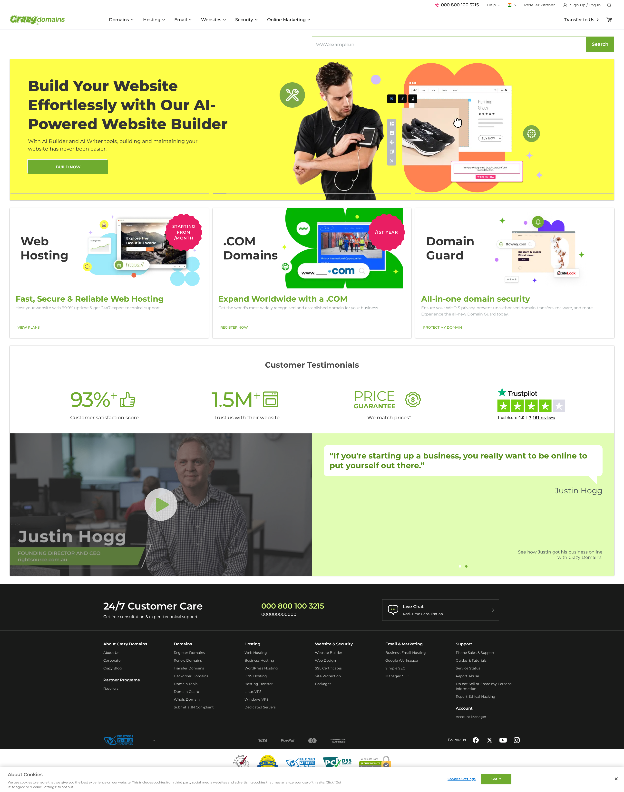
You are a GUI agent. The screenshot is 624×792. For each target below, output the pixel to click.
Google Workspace (401, 660)
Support (464, 644)
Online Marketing (286, 19)
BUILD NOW (68, 167)
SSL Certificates (328, 668)
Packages (323, 684)
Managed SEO (397, 676)
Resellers (110, 688)
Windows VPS (256, 699)
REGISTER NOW (234, 327)
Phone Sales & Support (475, 652)
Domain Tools (185, 684)
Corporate (111, 660)
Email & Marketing (404, 644)
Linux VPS (253, 691)
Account (464, 708)
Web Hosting (255, 652)
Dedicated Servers (260, 707)
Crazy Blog (112, 668)
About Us (111, 652)
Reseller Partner (539, 5)
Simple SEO (395, 668)
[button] (109, 193)
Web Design (325, 660)
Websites (211, 19)
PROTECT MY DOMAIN (442, 327)
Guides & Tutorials (471, 660)
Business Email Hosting (405, 652)
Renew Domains (188, 660)
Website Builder (328, 652)
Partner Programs (121, 680)
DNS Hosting (255, 676)
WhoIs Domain (187, 699)
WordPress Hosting (261, 668)
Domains (119, 19)
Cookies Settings (462, 779)
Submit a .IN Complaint (194, 707)
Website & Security (334, 644)
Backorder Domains (191, 676)
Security (244, 19)
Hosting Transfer (258, 684)
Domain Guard (186, 691)
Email (180, 19)
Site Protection (328, 676)
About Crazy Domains (125, 644)
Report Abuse (467, 676)
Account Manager (471, 717)
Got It (496, 779)
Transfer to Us (579, 19)
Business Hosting (259, 660)
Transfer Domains (189, 668)
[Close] (616, 778)
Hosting (151, 19)
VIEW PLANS (29, 327)
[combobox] (140, 740)
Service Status (468, 668)
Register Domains (189, 652)
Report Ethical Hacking (475, 696)
